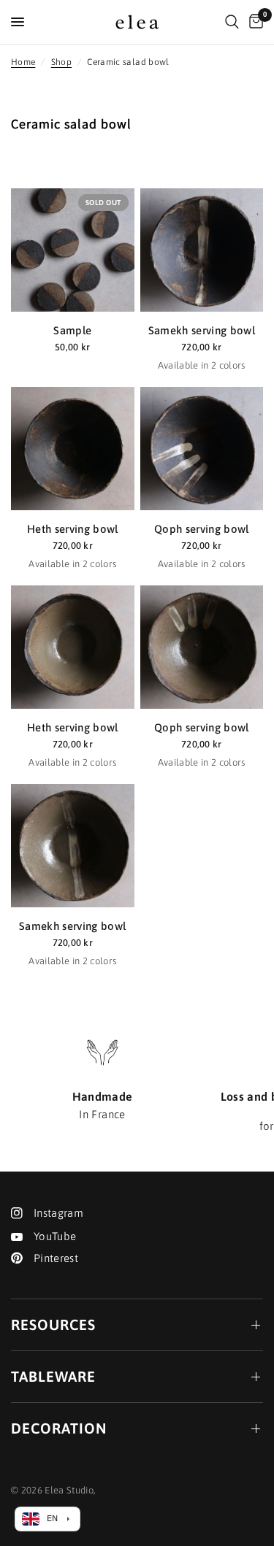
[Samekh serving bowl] (202, 250)
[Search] (232, 22)
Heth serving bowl (72, 529)
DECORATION (59, 1428)
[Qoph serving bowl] (202, 448)
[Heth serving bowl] (72, 448)
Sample (72, 330)
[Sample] (72, 250)
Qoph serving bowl (201, 529)
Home (23, 62)
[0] (253, 22)
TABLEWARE (53, 1376)
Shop (61, 62)
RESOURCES (53, 1324)
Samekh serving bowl (201, 330)
